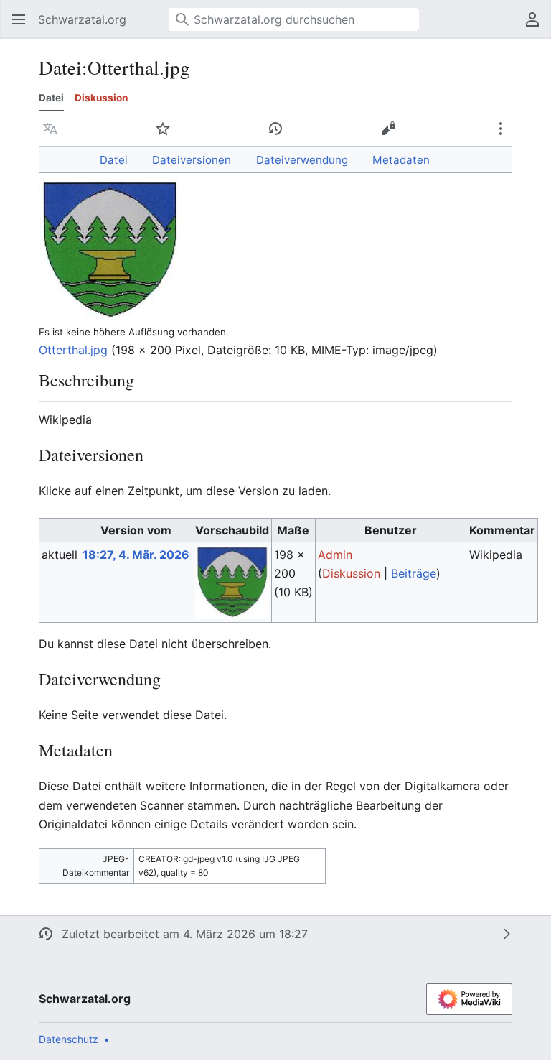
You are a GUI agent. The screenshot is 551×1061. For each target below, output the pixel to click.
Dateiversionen (191, 160)
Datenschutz (68, 1039)
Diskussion (101, 97)
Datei (51, 97)
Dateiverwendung (302, 160)
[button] (14, 19)
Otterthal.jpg (73, 350)
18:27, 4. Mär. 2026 (136, 554)
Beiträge (413, 573)
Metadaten (401, 160)
